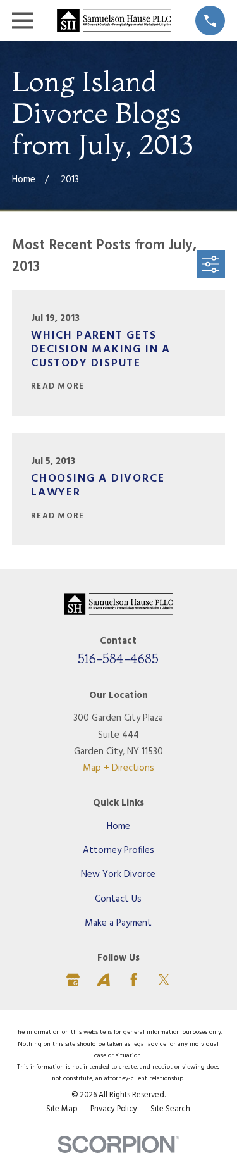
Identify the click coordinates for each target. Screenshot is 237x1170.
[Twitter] (164, 979)
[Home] (114, 20)
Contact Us (118, 899)
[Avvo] (103, 979)
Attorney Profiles (118, 850)
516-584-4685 (118, 658)
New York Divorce (118, 874)
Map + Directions (118, 768)
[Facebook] (133, 979)
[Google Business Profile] (73, 979)
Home (118, 826)
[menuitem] (61, 1110)
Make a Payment (118, 923)
